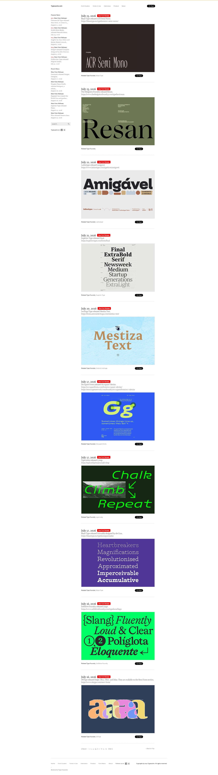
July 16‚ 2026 (88, 604)
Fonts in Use (97, 6)
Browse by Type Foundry (59, 770)
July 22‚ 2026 (88, 162)
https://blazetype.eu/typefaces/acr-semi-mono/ (99, 21)
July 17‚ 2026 (88, 382)
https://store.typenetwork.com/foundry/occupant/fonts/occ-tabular (108, 390)
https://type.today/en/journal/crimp (95, 463)
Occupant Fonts (101, 444)
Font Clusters (85, 6)
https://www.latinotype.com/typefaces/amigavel (100, 168)
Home (53, 763)
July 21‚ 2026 (88, 235)
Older (110, 749)
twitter (64, 130)
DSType (98, 736)
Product (116, 6)
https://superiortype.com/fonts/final (95, 241)
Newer (84, 749)
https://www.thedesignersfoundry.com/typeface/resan (102, 94)
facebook (62, 130)
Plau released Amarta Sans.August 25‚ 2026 (60, 115)
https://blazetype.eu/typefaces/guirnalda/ (97, 536)
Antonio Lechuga (101, 368)
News (123, 6)
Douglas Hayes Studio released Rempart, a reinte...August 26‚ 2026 (58, 86)
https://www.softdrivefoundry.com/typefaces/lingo (101, 609)
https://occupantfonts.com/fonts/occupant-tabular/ (101, 387)
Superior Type (100, 295)
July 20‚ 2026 (88, 309)
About (111, 763)
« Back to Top (150, 748)
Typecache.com (56, 6)
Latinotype (99, 222)
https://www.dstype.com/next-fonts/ (95, 682)
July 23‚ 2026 (88, 16)
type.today (99, 517)
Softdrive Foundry (102, 663)
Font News (102, 763)
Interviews (107, 6)
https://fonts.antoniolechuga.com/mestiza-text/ (100, 314)
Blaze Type (99, 75)
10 (106, 749)
